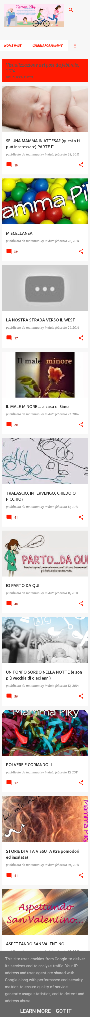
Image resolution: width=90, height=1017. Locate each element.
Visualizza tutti (19, 77)
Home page (12, 45)
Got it (64, 1011)
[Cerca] (71, 10)
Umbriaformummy (47, 45)
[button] (81, 165)
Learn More (35, 1011)
